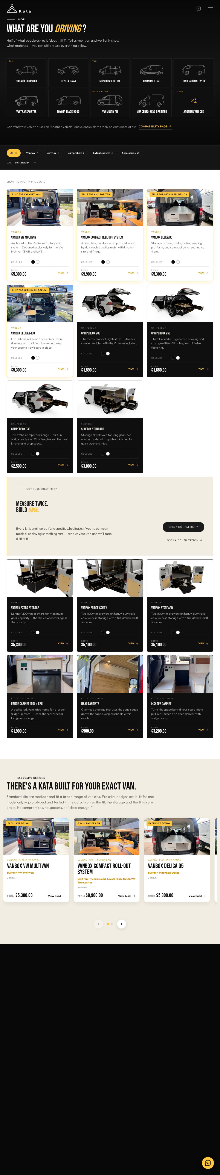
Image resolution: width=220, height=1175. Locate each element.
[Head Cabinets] (110, 674)
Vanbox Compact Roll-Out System (102, 237)
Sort (10, 162)
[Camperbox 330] (40, 399)
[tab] (108, 924)
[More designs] (121, 924)
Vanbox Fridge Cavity (94, 607)
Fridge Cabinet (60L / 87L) (27, 703)
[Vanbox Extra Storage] (40, 578)
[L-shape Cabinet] (180, 674)
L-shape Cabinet (161, 703)
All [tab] (13, 152)
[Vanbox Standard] (180, 578)
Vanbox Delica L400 (23, 333)
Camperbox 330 (20, 429)
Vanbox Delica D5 (161, 237)
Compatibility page (153, 126)
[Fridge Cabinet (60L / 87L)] (40, 674)
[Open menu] (208, 8)
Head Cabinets (90, 703)
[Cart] (199, 8)
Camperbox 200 (90, 333)
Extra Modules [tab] (103, 152)
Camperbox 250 (160, 333)
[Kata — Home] (19, 8)
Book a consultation (182, 540)
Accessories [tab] (130, 152)
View (61, 272)
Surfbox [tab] (52, 152)
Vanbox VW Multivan (23, 237)
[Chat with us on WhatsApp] (208, 1163)
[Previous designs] (98, 924)
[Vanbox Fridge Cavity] (110, 578)
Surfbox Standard (92, 429)
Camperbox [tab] (76, 152)
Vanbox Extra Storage (25, 607)
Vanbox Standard (162, 607)
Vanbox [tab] (32, 152)
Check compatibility (183, 526)
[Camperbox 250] (180, 303)
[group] (110, 863)
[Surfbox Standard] (110, 399)
